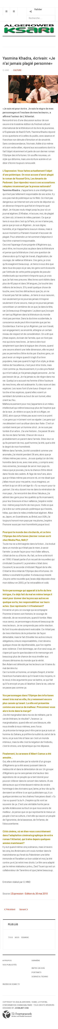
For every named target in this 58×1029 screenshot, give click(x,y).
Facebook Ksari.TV (11, 984)
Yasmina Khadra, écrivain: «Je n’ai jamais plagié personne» (29, 61)
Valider (38, 9)
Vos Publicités (10, 964)
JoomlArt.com (22, 1008)
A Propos (7, 960)
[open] (6, 11)
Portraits (36, 972)
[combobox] (41, 18)
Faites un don (38, 968)
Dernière (36, 960)
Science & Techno (40, 976)
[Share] (30, 11)
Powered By (17, 1015)
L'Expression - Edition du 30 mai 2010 (29, 893)
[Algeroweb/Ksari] (29, 28)
